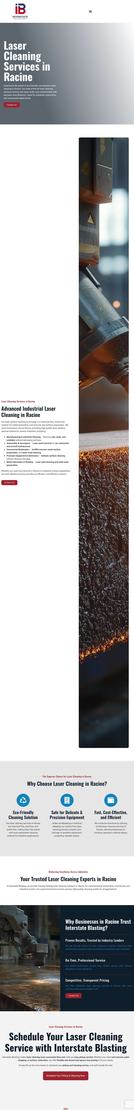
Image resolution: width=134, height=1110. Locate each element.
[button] (90, 11)
